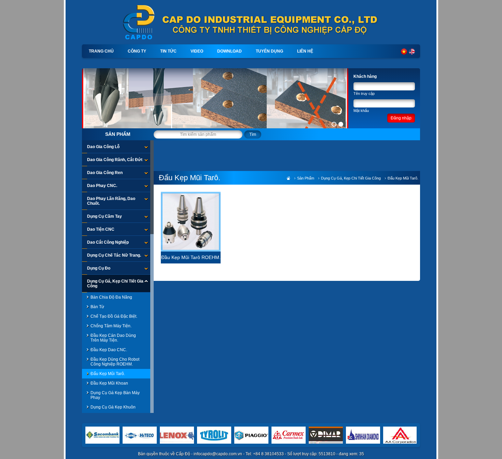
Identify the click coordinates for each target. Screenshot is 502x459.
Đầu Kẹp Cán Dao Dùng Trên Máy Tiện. (113, 338)
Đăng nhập (401, 118)
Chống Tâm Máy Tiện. (110, 326)
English (412, 51)
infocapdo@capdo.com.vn (218, 453)
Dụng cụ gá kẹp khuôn (113, 407)
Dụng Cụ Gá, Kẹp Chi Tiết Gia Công (351, 178)
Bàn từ (97, 306)
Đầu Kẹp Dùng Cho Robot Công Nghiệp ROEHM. (114, 362)
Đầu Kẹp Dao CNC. (108, 349)
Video (197, 51)
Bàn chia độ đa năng (111, 297)
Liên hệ (305, 51)
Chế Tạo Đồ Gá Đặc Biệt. (113, 316)
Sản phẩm (117, 134)
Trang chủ (101, 51)
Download (229, 51)
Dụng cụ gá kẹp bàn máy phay (115, 395)
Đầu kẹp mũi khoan (109, 383)
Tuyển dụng (269, 51)
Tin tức (168, 51)
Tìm (252, 134)
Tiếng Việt (404, 51)
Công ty (137, 51)
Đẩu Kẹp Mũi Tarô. (107, 373)
